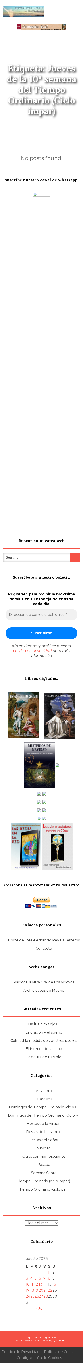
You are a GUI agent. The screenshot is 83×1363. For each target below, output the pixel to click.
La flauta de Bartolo (43, 1057)
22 (50, 1290)
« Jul (40, 1308)
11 (31, 1284)
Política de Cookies (60, 1352)
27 (41, 1296)
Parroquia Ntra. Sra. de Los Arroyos (44, 982)
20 (41, 1290)
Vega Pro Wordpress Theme (32, 1340)
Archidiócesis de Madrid (43, 990)
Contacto (44, 948)
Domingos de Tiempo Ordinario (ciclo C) (44, 1107)
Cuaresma (44, 1099)
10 (28, 1284)
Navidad (44, 1148)
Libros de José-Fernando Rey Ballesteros (44, 940)
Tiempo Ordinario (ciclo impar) (43, 1181)
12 (36, 1284)
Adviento (44, 1091)
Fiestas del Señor (44, 1140)
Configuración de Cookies (39, 1358)
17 (27, 1290)
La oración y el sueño (43, 1032)
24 (28, 1296)
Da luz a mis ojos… (43, 1024)
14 (45, 1284)
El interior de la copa (44, 1049)
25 (32, 1296)
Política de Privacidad (21, 1352)
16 (54, 1284)
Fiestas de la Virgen (44, 1123)
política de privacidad (32, 651)
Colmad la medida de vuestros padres (43, 1040)
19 (36, 1290)
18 (32, 1290)
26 (37, 1296)
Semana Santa (43, 1173)
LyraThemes (60, 1340)
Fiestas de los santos (43, 1132)
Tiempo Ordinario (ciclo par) (43, 1189)
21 (45, 1290)
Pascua (43, 1165)
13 (40, 1284)
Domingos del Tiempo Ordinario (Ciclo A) (43, 1115)
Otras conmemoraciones (43, 1156)
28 (45, 1296)
